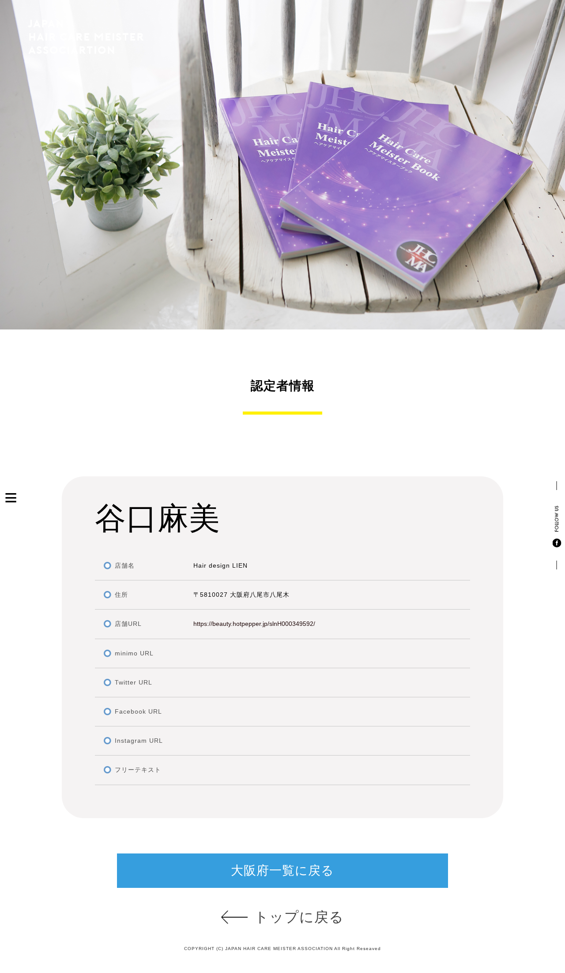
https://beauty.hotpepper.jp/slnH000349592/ (254, 623)
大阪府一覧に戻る (282, 870)
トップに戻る (299, 917)
